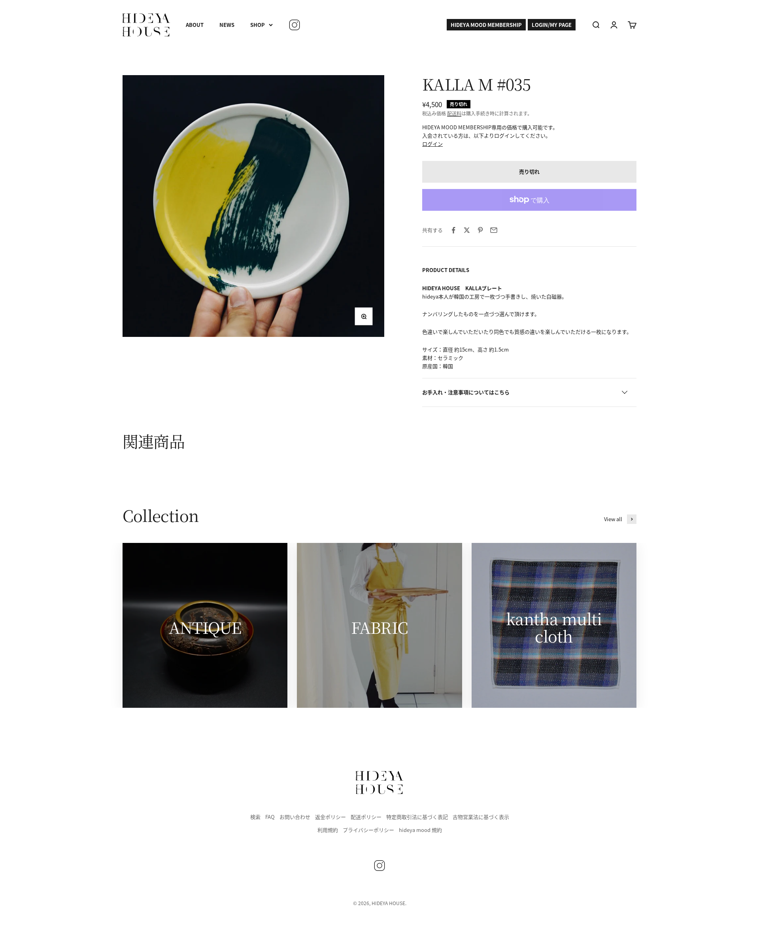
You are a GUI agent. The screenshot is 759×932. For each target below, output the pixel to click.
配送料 (454, 113)
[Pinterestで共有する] (480, 230)
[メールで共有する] (493, 230)
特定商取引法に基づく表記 (417, 816)
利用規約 (327, 830)
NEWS (226, 24)
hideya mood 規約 (420, 830)
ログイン (432, 143)
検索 (255, 816)
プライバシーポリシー (368, 830)
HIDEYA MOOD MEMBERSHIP (486, 24)
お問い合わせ (294, 816)
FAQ (270, 816)
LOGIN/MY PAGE (552, 24)
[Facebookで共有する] (453, 230)
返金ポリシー (330, 816)
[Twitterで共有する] (467, 230)
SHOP (257, 24)
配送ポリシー (366, 816)
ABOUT (195, 24)
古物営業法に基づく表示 (481, 816)
